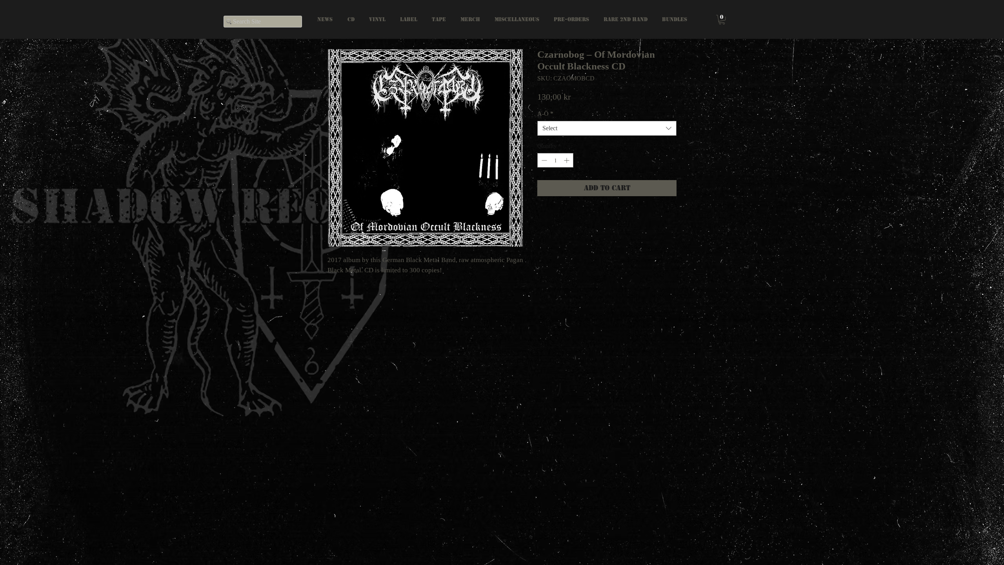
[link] (722, 19)
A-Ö (545, 113)
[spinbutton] (555, 160)
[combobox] (607, 128)
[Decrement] (543, 160)
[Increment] (567, 160)
